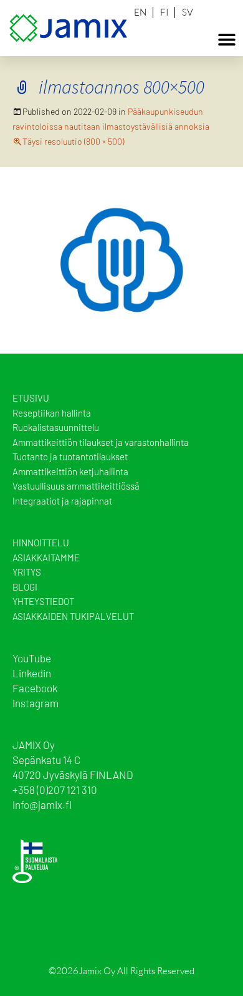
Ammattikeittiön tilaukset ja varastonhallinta (100, 442)
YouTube (31, 658)
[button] (226, 39)
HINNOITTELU (40, 542)
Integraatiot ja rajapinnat (62, 500)
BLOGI (24, 586)
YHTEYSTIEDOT (43, 601)
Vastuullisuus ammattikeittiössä (76, 485)
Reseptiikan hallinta (51, 412)
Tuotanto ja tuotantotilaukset (70, 456)
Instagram (35, 703)
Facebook (34, 688)
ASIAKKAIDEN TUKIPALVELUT (73, 616)
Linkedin (31, 673)
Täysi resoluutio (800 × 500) (73, 141)
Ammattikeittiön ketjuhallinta (70, 471)
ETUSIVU (30, 398)
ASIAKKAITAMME (46, 557)
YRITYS (26, 572)
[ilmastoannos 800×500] (121, 259)
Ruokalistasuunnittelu (55, 427)
